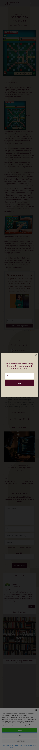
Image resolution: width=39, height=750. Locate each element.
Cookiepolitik (5, 745)
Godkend (19, 730)
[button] (36, 710)
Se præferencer (19, 741)
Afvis (19, 736)
